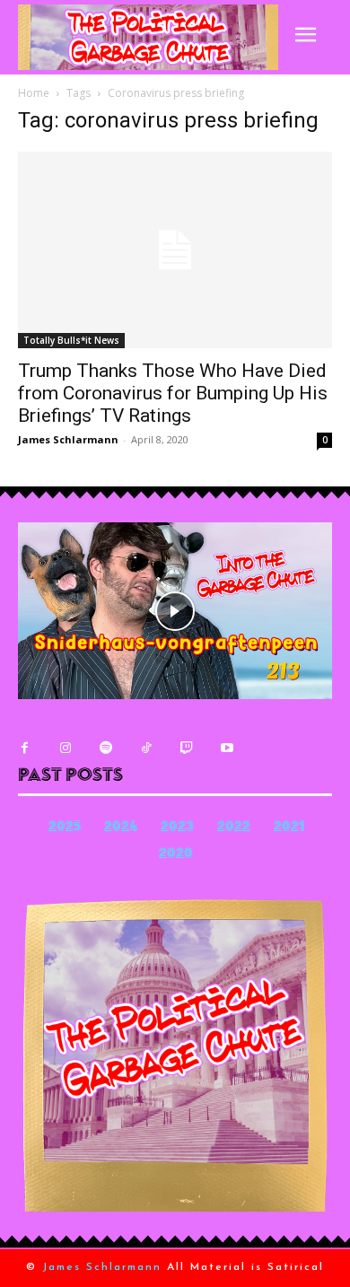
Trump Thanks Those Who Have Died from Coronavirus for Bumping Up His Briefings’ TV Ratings (173, 393)
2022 (233, 828)
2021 (289, 828)
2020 (176, 855)
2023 (177, 828)
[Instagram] (65, 748)
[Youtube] (226, 748)
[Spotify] (105, 748)
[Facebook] (24, 748)
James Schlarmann (68, 439)
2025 (64, 828)
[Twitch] (186, 748)
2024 (120, 828)
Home (33, 93)
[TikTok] (146, 748)
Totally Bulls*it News (71, 340)
